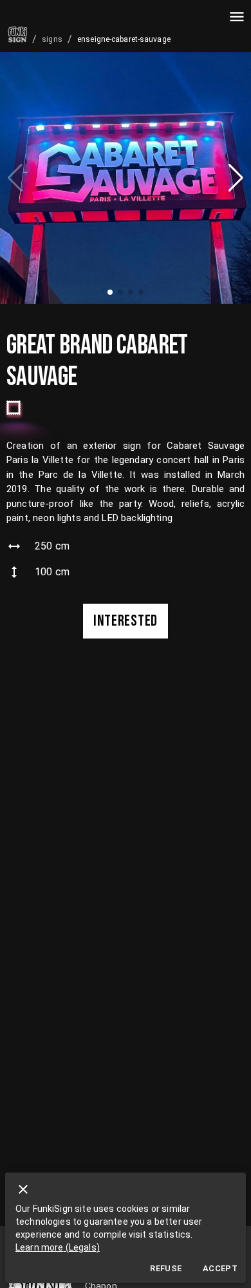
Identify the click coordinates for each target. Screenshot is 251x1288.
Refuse (165, 1268)
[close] (23, 1189)
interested (125, 620)
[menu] (237, 17)
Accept (220, 1268)
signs (52, 39)
